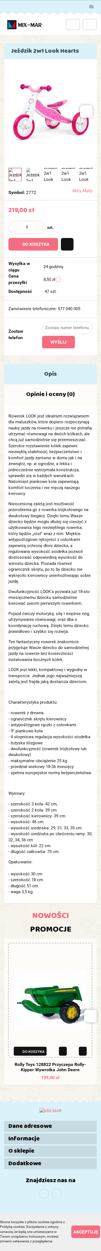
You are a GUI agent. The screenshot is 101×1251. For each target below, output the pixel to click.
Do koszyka (36, 244)
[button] (50, 1126)
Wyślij (58, 342)
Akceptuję (85, 1232)
